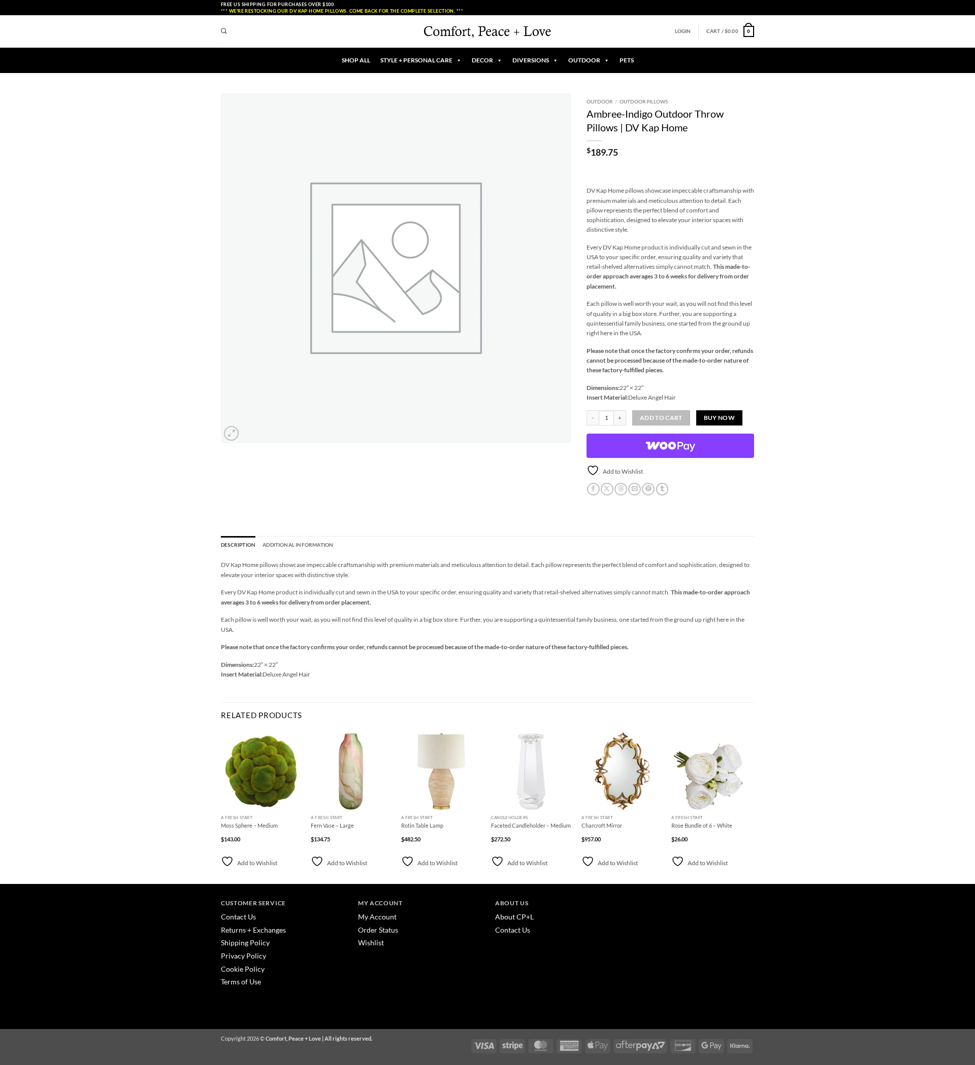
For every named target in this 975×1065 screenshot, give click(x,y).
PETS (627, 60)
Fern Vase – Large (332, 825)
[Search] (224, 31)
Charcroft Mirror (601, 825)
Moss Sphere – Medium (249, 825)
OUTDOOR (584, 60)
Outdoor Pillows (644, 101)
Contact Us (238, 916)
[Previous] (221, 806)
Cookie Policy (243, 969)
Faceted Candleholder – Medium (531, 825)
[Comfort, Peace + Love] (487, 31)
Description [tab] (238, 545)
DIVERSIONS (530, 60)
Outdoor (599, 101)
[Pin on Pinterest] (648, 489)
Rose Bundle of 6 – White (701, 825)
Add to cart (661, 417)
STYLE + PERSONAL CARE (416, 60)
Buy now (719, 417)
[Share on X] (607, 489)
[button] (683, 31)
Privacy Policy (243, 955)
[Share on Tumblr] (662, 489)
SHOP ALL (356, 60)
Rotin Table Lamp (422, 825)
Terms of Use (241, 981)
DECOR (482, 60)
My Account (377, 916)
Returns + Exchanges (253, 930)
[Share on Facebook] (593, 489)
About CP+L (515, 916)
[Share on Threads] (620, 489)
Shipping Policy (245, 942)
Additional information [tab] (298, 545)
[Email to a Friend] (634, 489)
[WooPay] (670, 446)
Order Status (378, 930)
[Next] (751, 806)
